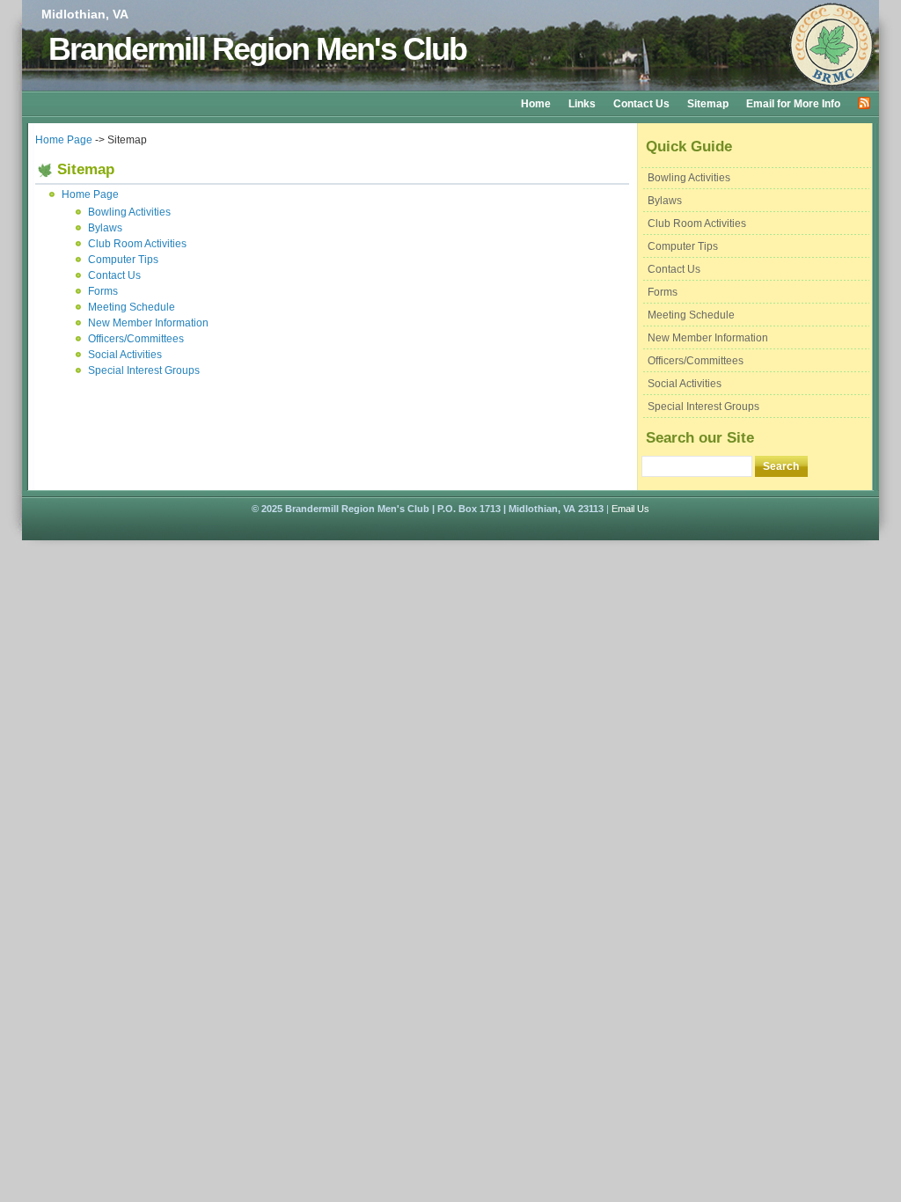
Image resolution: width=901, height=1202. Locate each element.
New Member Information (708, 338)
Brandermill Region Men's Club (257, 49)
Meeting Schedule (691, 315)
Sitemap (708, 104)
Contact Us (641, 104)
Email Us (630, 508)
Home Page (63, 140)
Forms (663, 292)
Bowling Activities (689, 178)
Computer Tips (683, 246)
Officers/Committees (696, 361)
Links (582, 104)
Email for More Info (793, 104)
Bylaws (665, 200)
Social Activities (685, 383)
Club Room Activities (697, 223)
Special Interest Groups (703, 406)
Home (536, 104)
